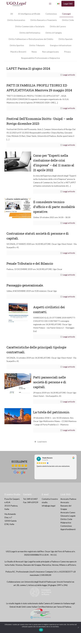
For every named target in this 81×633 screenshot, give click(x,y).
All (11, 14)
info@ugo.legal (48, 505)
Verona (55, 565)
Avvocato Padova (68, 499)
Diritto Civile (68, 20)
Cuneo (63, 561)
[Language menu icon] (58, 3)
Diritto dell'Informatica (29, 33)
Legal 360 (67, 3)
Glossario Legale (68, 516)
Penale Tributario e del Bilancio (30, 263)
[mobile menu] (50, 3)
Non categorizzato (50, 51)
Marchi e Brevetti (18, 51)
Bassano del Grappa (32, 565)
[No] (78, 627)
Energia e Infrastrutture (60, 45)
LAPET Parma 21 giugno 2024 (29, 68)
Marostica (46, 565)
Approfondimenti (68, 529)
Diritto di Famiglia (53, 33)
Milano (62, 565)
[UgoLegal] (16, 3)
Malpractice (65, 522)
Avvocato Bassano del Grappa (65, 505)
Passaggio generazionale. (25, 285)
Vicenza (18, 565)
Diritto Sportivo (17, 45)
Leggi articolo (69, 75)
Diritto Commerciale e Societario (30, 26)
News (34, 51)
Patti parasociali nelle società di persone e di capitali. (49, 382)
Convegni (66, 14)
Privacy (67, 51)
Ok (41, 630)
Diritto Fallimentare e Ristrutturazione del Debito (31, 39)
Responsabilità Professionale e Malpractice (40, 58)
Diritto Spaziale (66, 39)
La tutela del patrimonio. (51, 412)
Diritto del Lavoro (58, 26)
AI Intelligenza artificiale (29, 14)
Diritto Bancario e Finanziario (43, 20)
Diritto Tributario (37, 45)
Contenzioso (51, 14)
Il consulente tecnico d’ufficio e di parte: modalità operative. (54, 207)
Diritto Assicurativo (16, 20)
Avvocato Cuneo (67, 512)
